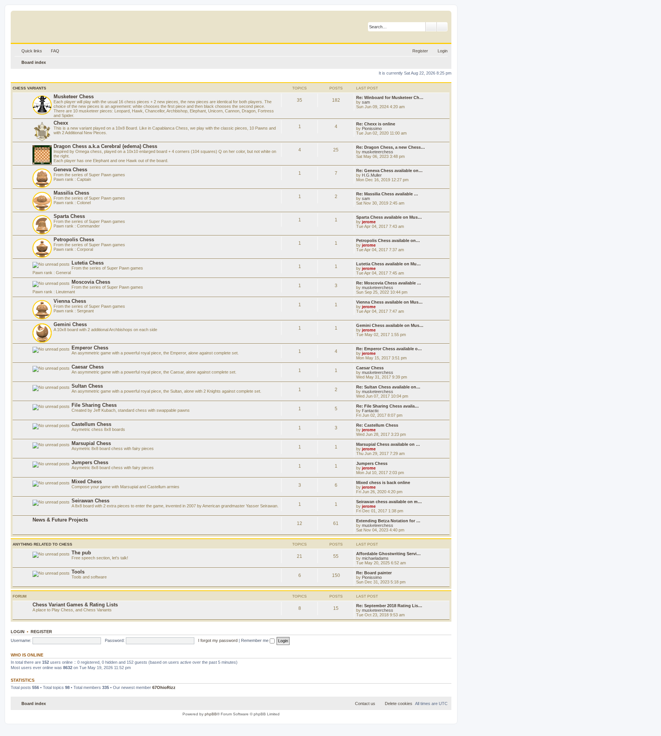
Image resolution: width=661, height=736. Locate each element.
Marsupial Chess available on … (388, 444)
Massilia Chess (71, 193)
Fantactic (370, 410)
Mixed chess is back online (383, 482)
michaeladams (375, 558)
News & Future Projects (60, 520)
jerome (369, 221)
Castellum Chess (91, 424)
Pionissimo (372, 128)
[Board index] (51, 25)
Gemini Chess (70, 324)
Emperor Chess (90, 348)
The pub (81, 553)
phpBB (211, 714)
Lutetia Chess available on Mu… (388, 264)
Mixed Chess (87, 481)
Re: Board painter (374, 572)
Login (17, 631)
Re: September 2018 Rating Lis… (389, 605)
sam (366, 102)
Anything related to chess (42, 544)
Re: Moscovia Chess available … (388, 283)
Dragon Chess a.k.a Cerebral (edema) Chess (105, 146)
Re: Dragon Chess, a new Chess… (390, 147)
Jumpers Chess (90, 462)
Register (41, 631)
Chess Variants (29, 88)
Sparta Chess (69, 216)
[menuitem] (51, 50)
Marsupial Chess (91, 443)
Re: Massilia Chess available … (387, 194)
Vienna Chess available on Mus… (389, 302)
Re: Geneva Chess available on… (389, 170)
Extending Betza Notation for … (388, 520)
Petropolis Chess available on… (388, 240)
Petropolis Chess (74, 239)
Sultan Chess (87, 386)
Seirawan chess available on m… (389, 501)
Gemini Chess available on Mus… (389, 325)
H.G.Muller (372, 175)
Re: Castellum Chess (377, 425)
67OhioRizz (164, 687)
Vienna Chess (70, 301)
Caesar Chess (88, 367)
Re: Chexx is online (375, 124)
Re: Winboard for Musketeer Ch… (389, 97)
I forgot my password (218, 640)
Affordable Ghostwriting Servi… (388, 553)
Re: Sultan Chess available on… (388, 387)
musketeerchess (377, 151)
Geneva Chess (70, 169)
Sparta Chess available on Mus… (389, 217)
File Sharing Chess (94, 405)
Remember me (255, 640)
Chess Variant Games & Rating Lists (75, 605)
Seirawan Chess (90, 501)
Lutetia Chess (88, 263)
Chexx (61, 123)
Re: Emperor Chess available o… (389, 348)
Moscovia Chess (91, 282)
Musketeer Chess (74, 96)
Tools (78, 572)
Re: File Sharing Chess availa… (387, 406)
